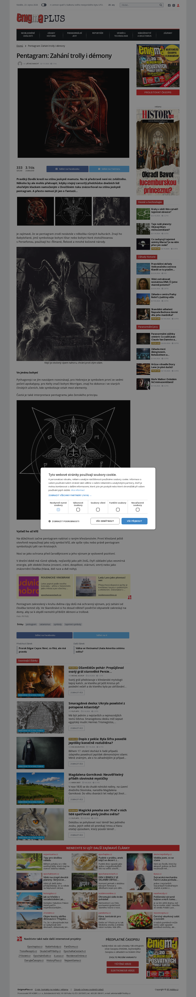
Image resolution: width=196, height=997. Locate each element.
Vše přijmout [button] (134, 521)
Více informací (78, 490)
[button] (98, 495)
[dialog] (98, 498)
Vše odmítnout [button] (105, 521)
